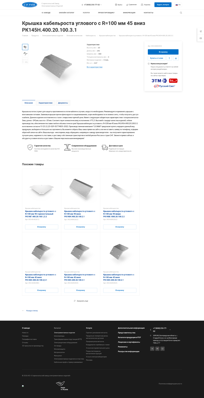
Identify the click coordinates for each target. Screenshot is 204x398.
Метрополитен (59, 352)
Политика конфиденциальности (170, 384)
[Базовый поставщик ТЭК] (23, 386)
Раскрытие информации (128, 351)
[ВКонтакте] (152, 349)
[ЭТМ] (159, 80)
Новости (25, 333)
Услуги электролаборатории (96, 357)
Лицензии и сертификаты (129, 342)
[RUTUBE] (157, 349)
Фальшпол (58, 356)
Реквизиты (123, 347)
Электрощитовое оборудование (65, 342)
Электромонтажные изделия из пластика (69, 359)
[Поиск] (181, 13)
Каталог (57, 328)
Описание (29, 103)
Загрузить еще (82, 301)
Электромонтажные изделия (64, 333)
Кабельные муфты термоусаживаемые (68, 362)
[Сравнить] (176, 58)
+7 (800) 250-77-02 (92, 5)
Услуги (89, 328)
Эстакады (57, 346)
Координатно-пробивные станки (97, 345)
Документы (63, 103)
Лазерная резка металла (95, 341)
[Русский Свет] (164, 85)
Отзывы (25, 342)
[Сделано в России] (62, 386)
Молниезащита (59, 349)
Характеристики (45, 103)
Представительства (126, 332)
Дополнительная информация (131, 328)
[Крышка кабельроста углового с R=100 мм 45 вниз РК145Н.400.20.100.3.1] (56, 65)
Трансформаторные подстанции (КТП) (68, 339)
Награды (25, 336)
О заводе (26, 328)
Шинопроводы (59, 336)
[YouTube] (162, 349)
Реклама (89, 360)
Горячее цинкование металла (96, 333)
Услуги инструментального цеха (97, 348)
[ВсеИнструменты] (173, 80)
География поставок (29, 339)
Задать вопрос (163, 5)
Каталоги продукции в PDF (129, 337)
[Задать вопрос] (169, 58)
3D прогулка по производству (33, 346)
